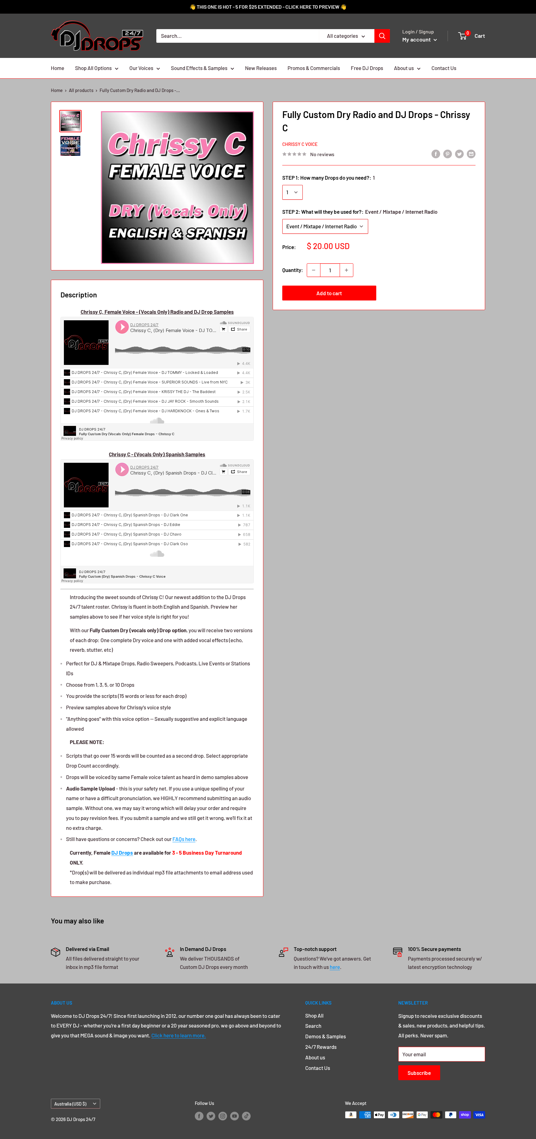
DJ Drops (122, 852)
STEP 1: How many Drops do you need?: (328, 177)
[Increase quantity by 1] (346, 270)
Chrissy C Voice (300, 144)
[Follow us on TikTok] (246, 1115)
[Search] (382, 36)
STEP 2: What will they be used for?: (359, 211)
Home (57, 68)
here (335, 967)
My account (417, 39)
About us (404, 68)
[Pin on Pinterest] (447, 154)
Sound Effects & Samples (199, 68)
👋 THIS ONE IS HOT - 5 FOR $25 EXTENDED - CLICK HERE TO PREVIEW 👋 (268, 7)
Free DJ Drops (367, 68)
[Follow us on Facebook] (199, 1115)
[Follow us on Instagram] (222, 1115)
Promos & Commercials (314, 68)
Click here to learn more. (178, 1035)
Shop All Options (93, 68)
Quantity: (292, 270)
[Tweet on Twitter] (459, 154)
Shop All (314, 1015)
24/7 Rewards (321, 1047)
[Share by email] (471, 154)
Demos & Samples (325, 1036)
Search (313, 1026)
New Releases (261, 68)
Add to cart (329, 293)
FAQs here (183, 839)
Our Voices (141, 68)
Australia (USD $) (70, 1103)
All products (81, 90)
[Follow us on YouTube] (234, 1115)
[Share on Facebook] (435, 154)
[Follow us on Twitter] (211, 1115)
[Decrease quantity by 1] (313, 270)
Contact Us (443, 68)
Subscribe (419, 1073)
